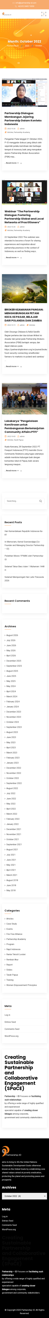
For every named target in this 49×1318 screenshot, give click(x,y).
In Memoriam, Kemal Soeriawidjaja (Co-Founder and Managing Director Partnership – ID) (24, 545)
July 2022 (10, 793)
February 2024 (13, 701)
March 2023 (11, 752)
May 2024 (11, 686)
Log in (7, 1015)
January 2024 (12, 706)
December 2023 (13, 712)
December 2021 (13, 829)
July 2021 (10, 855)
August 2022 (12, 788)
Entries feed (10, 1022)
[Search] (42, 499)
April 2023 (11, 747)
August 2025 (12, 671)
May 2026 (11, 650)
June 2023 (11, 737)
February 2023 (13, 757)
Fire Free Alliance (14, 934)
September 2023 (14, 727)
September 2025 (14, 666)
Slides (9, 970)
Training (9, 980)
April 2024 (11, 691)
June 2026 (11, 645)
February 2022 (13, 819)
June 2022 (11, 798)
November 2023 (13, 717)
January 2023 (12, 763)
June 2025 (11, 676)
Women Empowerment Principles (21, 985)
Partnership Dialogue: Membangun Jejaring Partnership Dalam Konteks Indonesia (23, 118)
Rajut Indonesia (13, 949)
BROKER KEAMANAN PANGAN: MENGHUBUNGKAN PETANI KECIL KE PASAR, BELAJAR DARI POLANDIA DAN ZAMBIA (24, 315)
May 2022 (11, 803)
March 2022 (11, 814)
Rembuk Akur (12, 959)
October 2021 (12, 839)
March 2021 (11, 875)
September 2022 (14, 783)
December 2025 (13, 661)
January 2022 (12, 824)
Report (9, 964)
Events (9, 929)
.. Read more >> (12, 163)
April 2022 (11, 809)
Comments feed (12, 1029)
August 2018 (12, 880)
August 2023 (12, 732)
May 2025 (11, 681)
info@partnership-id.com (26, 3)
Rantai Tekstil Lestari (16, 954)
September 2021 (14, 844)
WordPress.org (11, 1036)
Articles (10, 132)
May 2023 (11, 742)
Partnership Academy (22, 132)
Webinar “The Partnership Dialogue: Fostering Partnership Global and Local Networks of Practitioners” (24, 217)
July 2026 (10, 640)
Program (10, 944)
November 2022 (13, 773)
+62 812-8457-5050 (26, 6)
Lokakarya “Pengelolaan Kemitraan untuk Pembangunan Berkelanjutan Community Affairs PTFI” (24, 426)
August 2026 (12, 635)
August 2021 (12, 849)
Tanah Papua (18, 440)
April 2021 (11, 870)
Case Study (11, 924)
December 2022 (13, 768)
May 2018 (11, 890)
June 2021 (11, 860)
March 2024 (11, 696)
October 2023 (12, 722)
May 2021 (11, 865)
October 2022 (12, 778)
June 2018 (11, 885)
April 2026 (11, 655)
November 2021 (13, 834)
